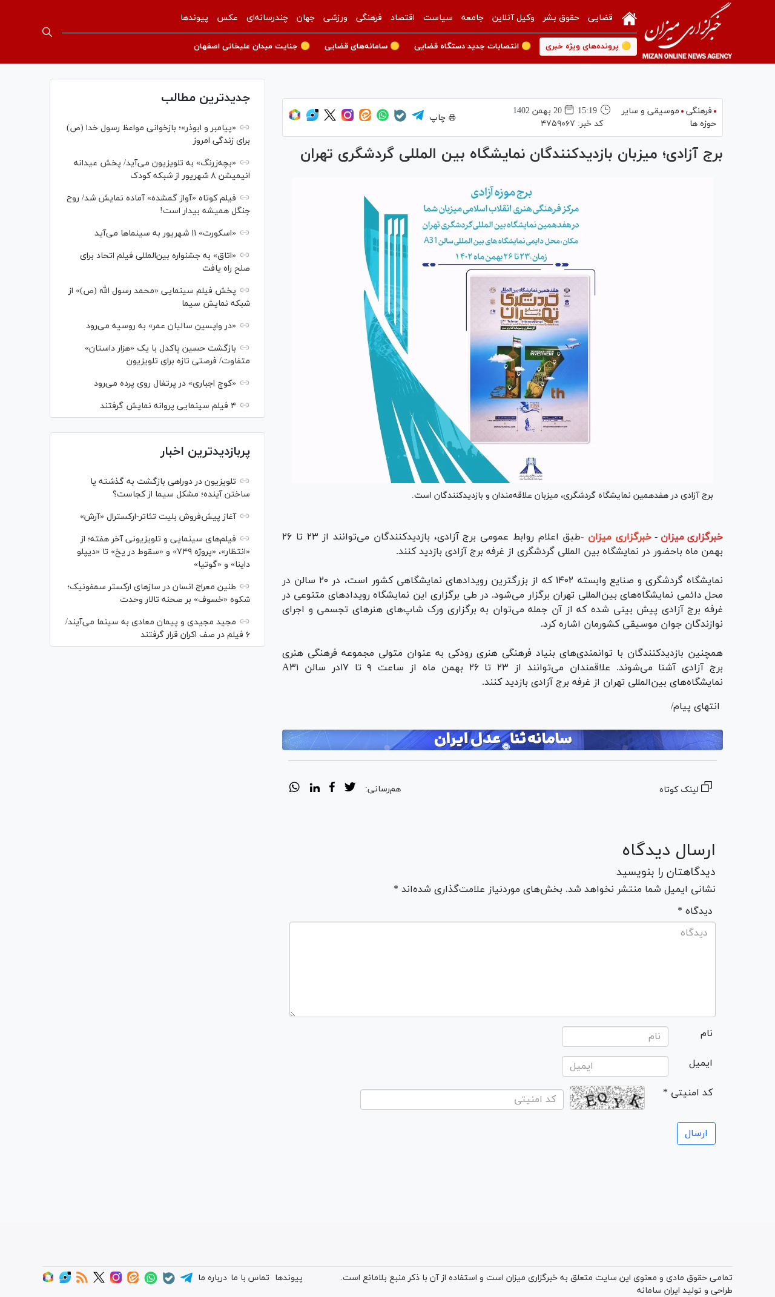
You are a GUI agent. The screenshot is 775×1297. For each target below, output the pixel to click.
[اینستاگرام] (347, 119)
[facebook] (332, 789)
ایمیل (701, 1063)
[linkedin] (314, 789)
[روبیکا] (295, 119)
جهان (306, 18)
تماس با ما (250, 1278)
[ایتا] (365, 119)
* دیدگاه (695, 911)
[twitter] (350, 789)
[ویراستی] (312, 119)
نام (707, 1033)
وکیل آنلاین (513, 18)
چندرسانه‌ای (267, 18)
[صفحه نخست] (629, 17)
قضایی (600, 18)
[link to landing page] (687, 32)
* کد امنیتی (688, 1093)
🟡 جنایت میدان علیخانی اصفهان (252, 46)
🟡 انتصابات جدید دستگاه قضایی (472, 46)
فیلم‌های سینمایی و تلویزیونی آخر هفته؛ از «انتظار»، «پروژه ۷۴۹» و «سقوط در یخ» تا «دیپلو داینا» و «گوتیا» (163, 551)
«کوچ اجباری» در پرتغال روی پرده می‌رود (165, 383)
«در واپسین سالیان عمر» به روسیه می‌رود (161, 326)
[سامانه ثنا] (502, 740)
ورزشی (335, 18)
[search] (47, 32)
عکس (227, 18)
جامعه (472, 18)
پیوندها (194, 18)
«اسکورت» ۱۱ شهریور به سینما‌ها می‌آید (165, 233)
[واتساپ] (383, 119)
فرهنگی (369, 18)
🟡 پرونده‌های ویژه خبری (588, 46)
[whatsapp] (294, 789)
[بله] (400, 119)
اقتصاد (403, 18)
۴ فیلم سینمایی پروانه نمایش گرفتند (168, 406)
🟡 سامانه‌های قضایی (362, 46)
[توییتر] (330, 119)
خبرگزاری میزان (692, 537)
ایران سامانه (658, 1290)
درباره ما (212, 1278)
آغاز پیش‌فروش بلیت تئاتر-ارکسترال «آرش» (158, 517)
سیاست (438, 18)
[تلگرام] (418, 119)
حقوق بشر (561, 18)
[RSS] (82, 1281)
